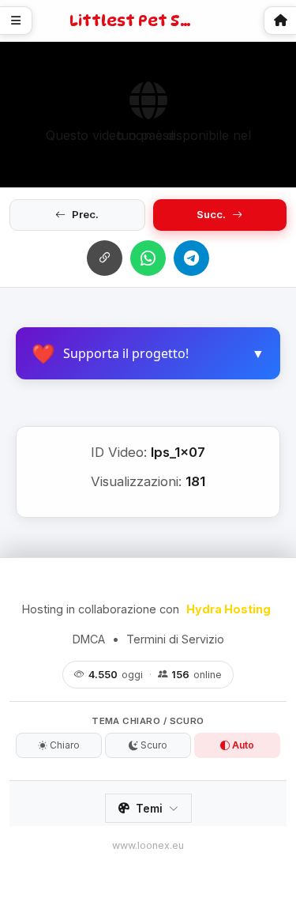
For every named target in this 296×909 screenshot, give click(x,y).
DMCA (89, 639)
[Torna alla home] (280, 20)
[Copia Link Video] (104, 258)
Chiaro (63, 745)
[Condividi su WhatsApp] (148, 258)
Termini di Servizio (175, 639)
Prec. (85, 214)
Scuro (152, 745)
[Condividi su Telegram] (191, 258)
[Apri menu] (16, 20)
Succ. (211, 214)
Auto (242, 745)
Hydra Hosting (228, 609)
